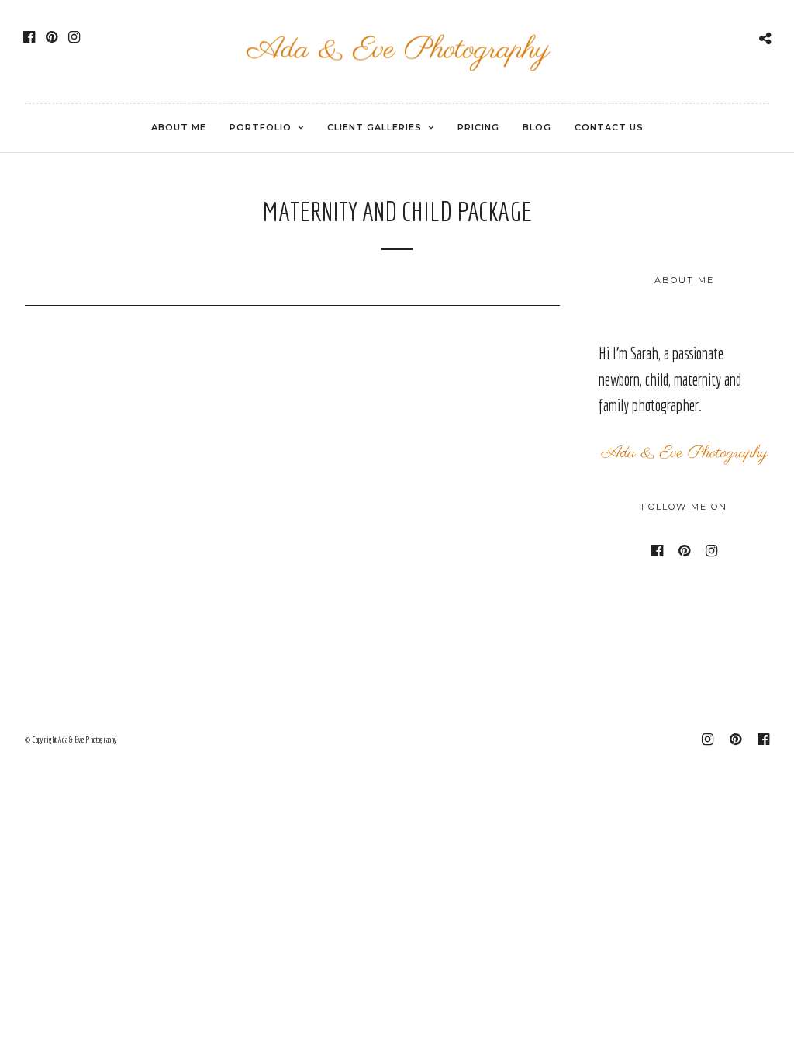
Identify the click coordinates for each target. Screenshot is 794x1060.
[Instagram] (74, 37)
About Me (178, 127)
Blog (537, 127)
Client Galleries (374, 127)
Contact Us (609, 127)
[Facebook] (29, 37)
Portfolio (261, 127)
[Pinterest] (51, 37)
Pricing (478, 127)
